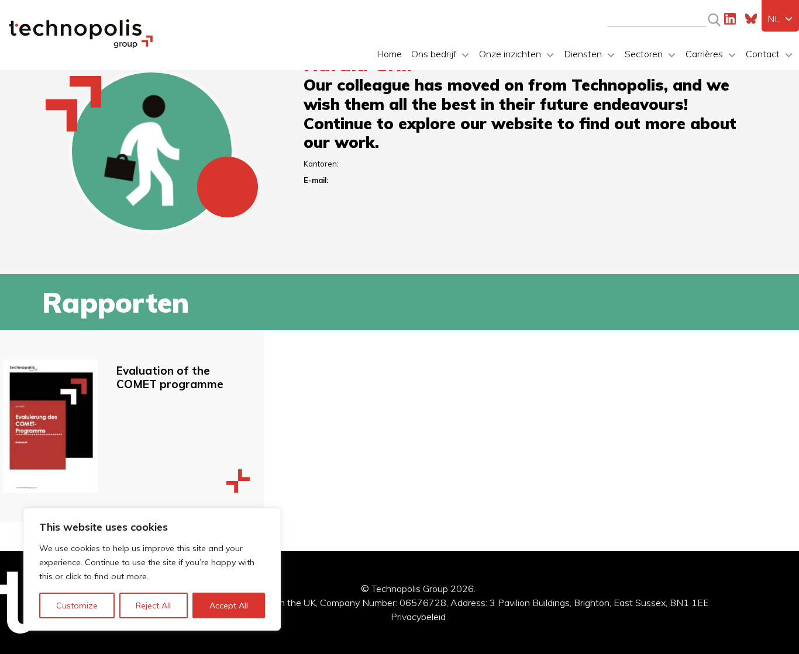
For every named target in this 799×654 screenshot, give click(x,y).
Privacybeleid (418, 616)
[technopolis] (81, 45)
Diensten (583, 54)
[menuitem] (780, 19)
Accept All (228, 605)
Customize (77, 605)
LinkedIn (730, 19)
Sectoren (644, 54)
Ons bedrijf (433, 54)
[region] (152, 569)
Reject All (153, 605)
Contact (763, 54)
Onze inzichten (510, 54)
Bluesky (751, 19)
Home (389, 54)
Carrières (704, 54)
